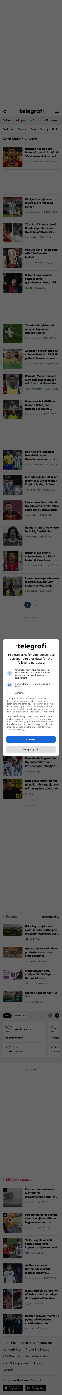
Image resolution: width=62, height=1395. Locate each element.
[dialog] (31, 697)
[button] (31, 693)
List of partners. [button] (47, 711)
